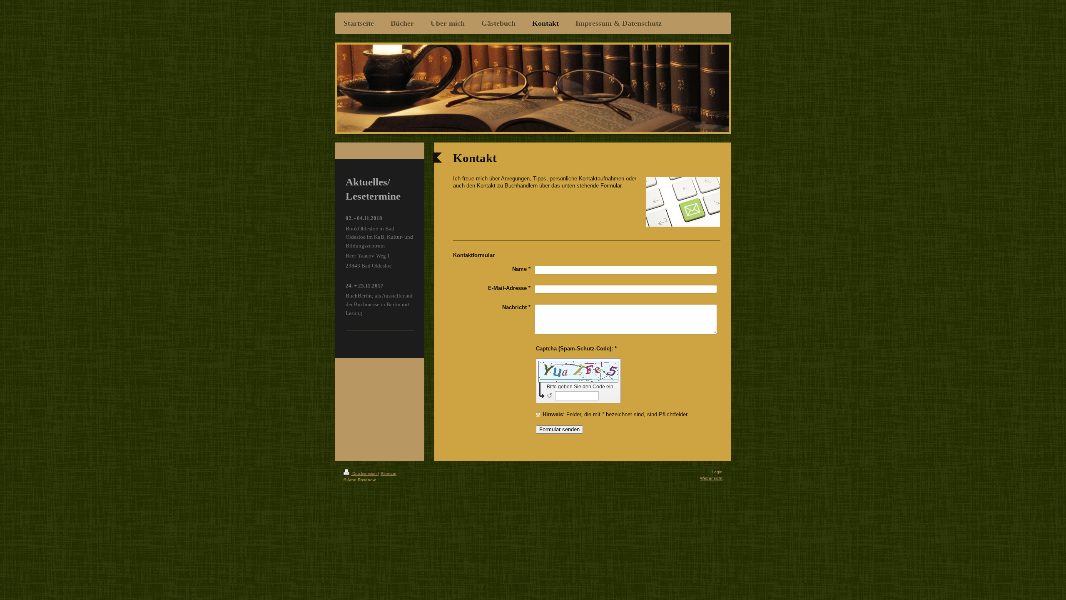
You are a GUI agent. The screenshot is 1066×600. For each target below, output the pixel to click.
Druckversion (364, 473)
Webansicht (711, 478)
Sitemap (388, 473)
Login (717, 472)
